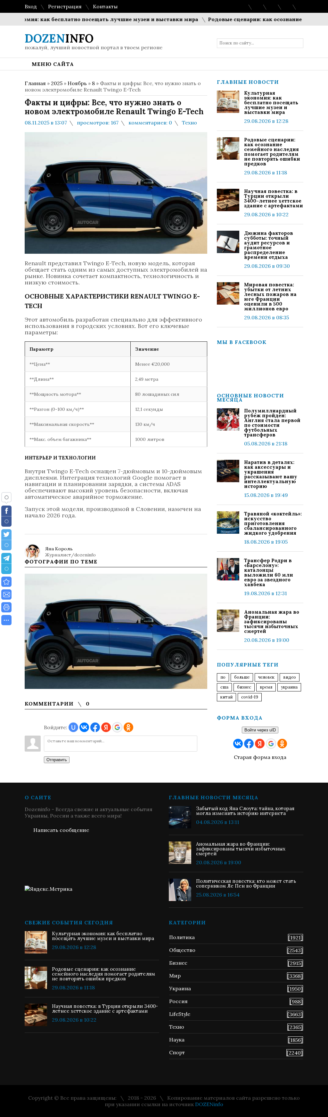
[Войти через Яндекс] (106, 727)
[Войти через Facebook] (95, 727)
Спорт (177, 1052)
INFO (59, 38)
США (224, 687)
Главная (35, 83)
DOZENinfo (209, 1104)
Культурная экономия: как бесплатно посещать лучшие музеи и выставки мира (271, 103)
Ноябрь (77, 83)
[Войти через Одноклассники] (128, 727)
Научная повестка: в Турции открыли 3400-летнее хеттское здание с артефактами (273, 198)
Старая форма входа (260, 757)
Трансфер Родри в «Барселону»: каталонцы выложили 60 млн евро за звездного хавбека (268, 572)
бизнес (244, 687)
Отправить (56, 759)
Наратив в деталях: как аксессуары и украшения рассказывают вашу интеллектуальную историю (270, 474)
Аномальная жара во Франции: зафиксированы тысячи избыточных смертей (271, 622)
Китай (226, 697)
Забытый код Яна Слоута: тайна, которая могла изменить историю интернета (245, 811)
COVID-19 (249, 697)
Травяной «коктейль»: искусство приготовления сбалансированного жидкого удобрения (273, 523)
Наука (176, 1039)
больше (242, 677)
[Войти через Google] (117, 727)
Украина (289, 687)
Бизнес (178, 963)
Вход (31, 6)
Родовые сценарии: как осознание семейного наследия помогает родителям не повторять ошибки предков (272, 151)
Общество (182, 950)
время (266, 687)
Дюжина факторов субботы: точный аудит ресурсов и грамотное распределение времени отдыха (268, 245)
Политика (182, 937)
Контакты (105, 6)
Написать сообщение (61, 830)
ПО (223, 677)
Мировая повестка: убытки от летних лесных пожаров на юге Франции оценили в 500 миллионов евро (270, 296)
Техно (189, 122)
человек (266, 677)
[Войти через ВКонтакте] (84, 727)
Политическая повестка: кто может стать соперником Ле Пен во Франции (246, 883)
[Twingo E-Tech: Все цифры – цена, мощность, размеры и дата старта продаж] (6, 582)
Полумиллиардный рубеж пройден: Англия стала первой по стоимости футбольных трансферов (272, 422)
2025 (56, 83)
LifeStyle (179, 1014)
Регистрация (65, 6)
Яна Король (59, 549)
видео (289, 677)
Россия (178, 1001)
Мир (175, 975)
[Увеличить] (116, 631)
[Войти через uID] (73, 727)
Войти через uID (260, 730)
